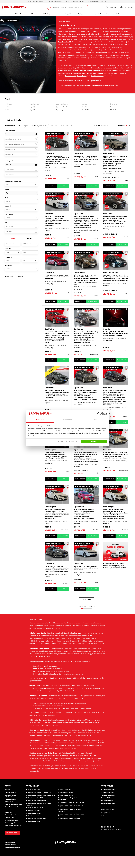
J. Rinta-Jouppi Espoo (33, 790)
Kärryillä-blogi (9, 817)
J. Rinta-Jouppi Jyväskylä (34, 808)
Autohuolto (107, 786)
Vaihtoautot (61, 21)
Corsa (35, 666)
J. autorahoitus (70, 76)
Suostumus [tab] (40, 420)
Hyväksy (93, 442)
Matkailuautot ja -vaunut (13, 139)
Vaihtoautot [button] (67, 126)
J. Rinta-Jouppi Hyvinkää (34, 798)
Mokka (35, 674)
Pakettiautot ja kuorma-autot (14, 144)
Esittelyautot (10, 169)
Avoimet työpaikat (11, 792)
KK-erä (29, 238)
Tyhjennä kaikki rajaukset (36, 126)
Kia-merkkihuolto (107, 800)
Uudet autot (10, 175)
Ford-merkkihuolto (107, 798)
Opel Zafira (126, 70)
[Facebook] (102, 826)
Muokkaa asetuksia (66, 442)
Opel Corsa (88, 39)
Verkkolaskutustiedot (12, 807)
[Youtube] (110, 826)
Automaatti (9, 226)
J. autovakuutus (97, 76)
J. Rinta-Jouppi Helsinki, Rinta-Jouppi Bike (40, 795)
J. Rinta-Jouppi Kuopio (33, 813)
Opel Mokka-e (112, 104)
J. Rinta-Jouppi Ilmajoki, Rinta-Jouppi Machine (38, 804)
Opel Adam (8, 104)
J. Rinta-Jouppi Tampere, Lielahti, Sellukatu (69, 810)
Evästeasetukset (10, 845)
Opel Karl (103, 70)
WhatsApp (64, 186)
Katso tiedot (50, 186)
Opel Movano (97, 73)
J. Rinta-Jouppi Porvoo (65, 792)
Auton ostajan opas (11, 820)
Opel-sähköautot (68, 85)
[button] (15, 277)
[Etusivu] (14, 7)
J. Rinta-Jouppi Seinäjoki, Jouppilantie (71, 802)
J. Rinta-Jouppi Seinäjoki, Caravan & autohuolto (70, 799)
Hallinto (7, 790)
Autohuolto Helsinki (108, 790)
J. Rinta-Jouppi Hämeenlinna (36, 800)
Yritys (8, 786)
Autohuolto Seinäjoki (108, 795)
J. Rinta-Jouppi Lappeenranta (36, 818)
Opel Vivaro (86, 73)
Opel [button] (55, 126)
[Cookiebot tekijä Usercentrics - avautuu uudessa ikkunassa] (99, 413)
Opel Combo (76, 73)
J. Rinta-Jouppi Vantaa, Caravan (69, 818)
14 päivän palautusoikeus (13, 804)
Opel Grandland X (64, 42)
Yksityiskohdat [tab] (67, 420)
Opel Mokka (86, 110)
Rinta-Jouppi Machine (12, 825)
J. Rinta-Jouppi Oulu (33, 821)
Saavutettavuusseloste (12, 847)
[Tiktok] (113, 826)
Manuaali (9, 231)
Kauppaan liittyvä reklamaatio (11, 800)
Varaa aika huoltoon (108, 803)
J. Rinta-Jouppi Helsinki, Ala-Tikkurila (38, 792)
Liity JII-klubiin (11, 832)
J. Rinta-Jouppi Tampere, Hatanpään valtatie (70, 806)
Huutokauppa (9, 823)
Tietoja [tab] (95, 420)
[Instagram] (105, 826)
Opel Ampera (93, 70)
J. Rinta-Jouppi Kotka (33, 810)
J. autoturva (81, 76)
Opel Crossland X (81, 70)
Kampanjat (8, 812)
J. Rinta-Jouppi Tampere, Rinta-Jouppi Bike (71, 815)
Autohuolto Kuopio (107, 792)
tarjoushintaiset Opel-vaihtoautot (105, 85)
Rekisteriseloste (10, 842)
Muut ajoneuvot (10, 154)
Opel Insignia (69, 70)
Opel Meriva (86, 107)
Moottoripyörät (10, 149)
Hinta (13, 238)
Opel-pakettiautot (83, 85)
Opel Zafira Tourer (114, 70)
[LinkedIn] (108, 826)
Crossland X (43, 674)
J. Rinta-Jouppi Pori (64, 790)
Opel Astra (114, 39)
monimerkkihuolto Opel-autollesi (88, 81)
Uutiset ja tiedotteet (11, 815)
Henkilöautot (9, 134)
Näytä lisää (86, 599)
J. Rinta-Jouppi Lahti (33, 816)
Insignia (36, 671)
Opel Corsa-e (34, 110)
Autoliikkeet (32, 786)
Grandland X (55, 674)
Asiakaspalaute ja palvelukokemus (11, 796)
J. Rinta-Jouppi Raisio (65, 795)
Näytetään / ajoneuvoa (86, 606)
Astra (35, 669)
